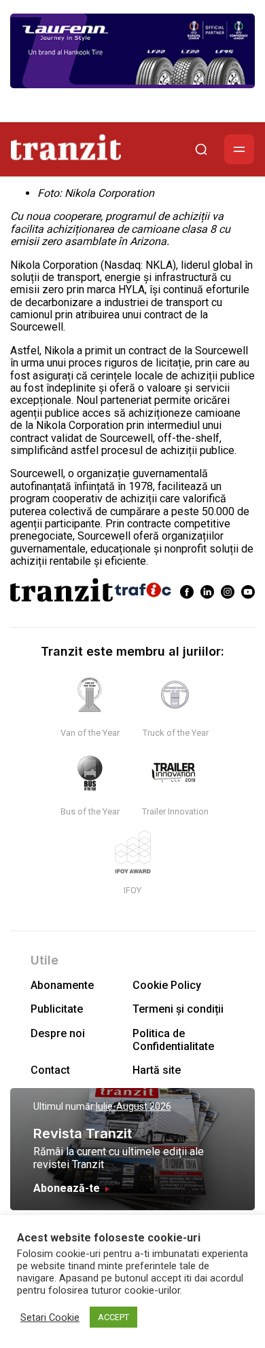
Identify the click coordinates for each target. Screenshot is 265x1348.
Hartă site (156, 1070)
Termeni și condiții (178, 1009)
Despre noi (58, 1033)
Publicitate (57, 1009)
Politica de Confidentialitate (173, 1040)
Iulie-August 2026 (133, 1106)
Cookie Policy (166, 985)
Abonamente (62, 985)
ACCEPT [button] (113, 1317)
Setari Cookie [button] (50, 1317)
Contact (50, 1070)
